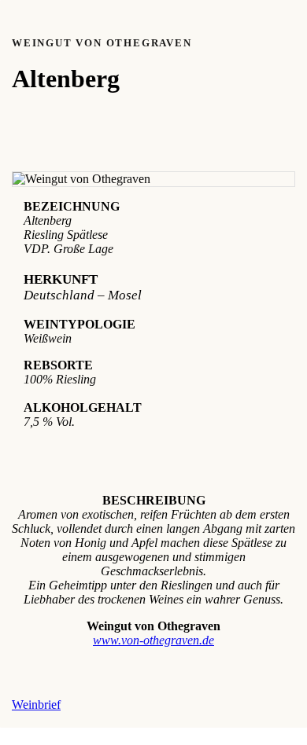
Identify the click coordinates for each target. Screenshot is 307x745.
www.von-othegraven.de (153, 640)
